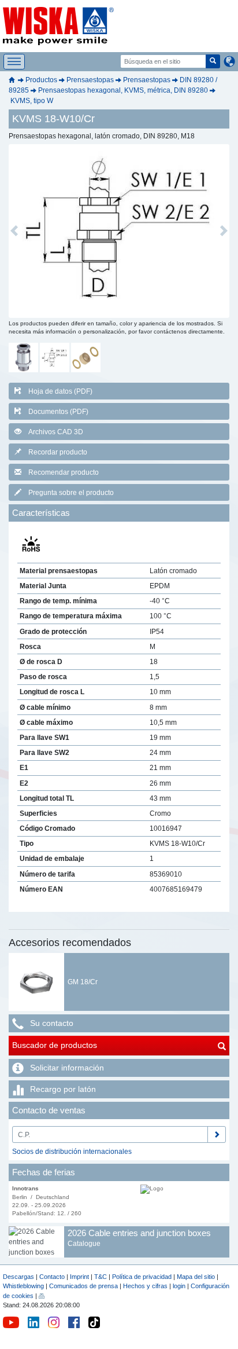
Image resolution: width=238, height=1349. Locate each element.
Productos (41, 80)
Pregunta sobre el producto (71, 493)
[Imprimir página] (41, 1295)
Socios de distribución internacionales (72, 1152)
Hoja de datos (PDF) (60, 391)
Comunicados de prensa (83, 1285)
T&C (100, 1276)
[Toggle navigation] (14, 61)
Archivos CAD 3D (55, 432)
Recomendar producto (63, 472)
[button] (14, 231)
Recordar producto (57, 452)
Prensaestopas (90, 80)
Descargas (18, 1276)
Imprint (79, 1276)
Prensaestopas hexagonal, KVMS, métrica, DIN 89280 (123, 90)
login (179, 1285)
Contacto (52, 1276)
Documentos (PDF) (58, 412)
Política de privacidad (142, 1276)
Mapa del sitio (196, 1276)
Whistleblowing (24, 1285)
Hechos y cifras (145, 1285)
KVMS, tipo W (31, 101)
